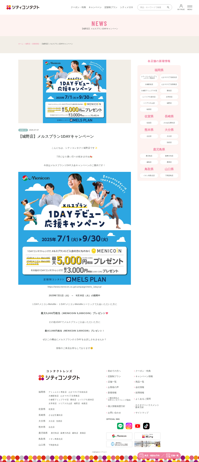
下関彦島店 (169, 175)
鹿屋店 (169, 162)
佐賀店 (149, 123)
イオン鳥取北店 (149, 175)
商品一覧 (140, 382)
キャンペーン (95, 7)
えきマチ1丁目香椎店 (169, 84)
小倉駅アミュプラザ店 (149, 91)
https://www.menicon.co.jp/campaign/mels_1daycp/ (75, 287)
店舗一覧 (175, 455)
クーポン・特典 (78, 7)
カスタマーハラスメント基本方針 (147, 406)
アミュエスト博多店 (58, 392)
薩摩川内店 (169, 156)
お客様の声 (113, 387)
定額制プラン (110, 7)
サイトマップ (142, 413)
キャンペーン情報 (144, 376)
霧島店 (149, 162)
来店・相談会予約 (152, 455)
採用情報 (140, 393)
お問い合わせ (114, 413)
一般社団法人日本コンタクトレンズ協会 (119, 399)
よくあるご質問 (143, 399)
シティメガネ (126, 7)
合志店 (149, 136)
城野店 (27, 44)
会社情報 (140, 387)
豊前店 (169, 91)
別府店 (169, 142)
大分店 (169, 136)
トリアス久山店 (149, 103)
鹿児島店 (149, 156)
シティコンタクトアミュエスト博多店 (149, 77)
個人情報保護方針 (116, 406)
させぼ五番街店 (169, 123)
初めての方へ (114, 371)
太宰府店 (169, 97)
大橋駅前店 (149, 84)
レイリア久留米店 (149, 97)
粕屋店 (149, 109)
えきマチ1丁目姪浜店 (169, 77)
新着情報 (35, 44)
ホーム (20, 44)
